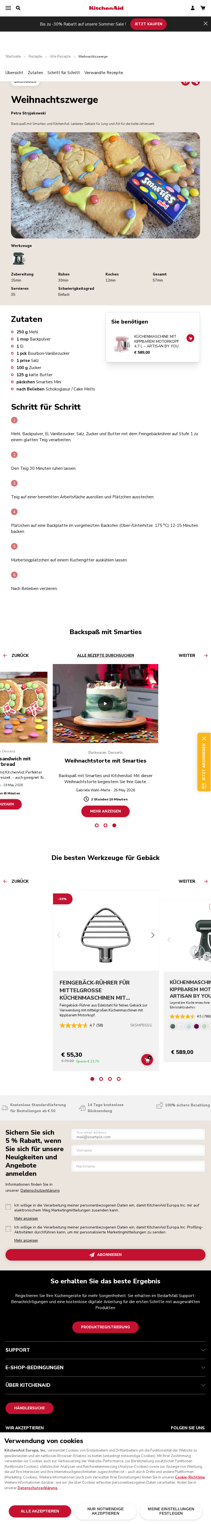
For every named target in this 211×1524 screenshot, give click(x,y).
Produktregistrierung (105, 1327)
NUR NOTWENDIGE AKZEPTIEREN (105, 1511)
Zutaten (35, 72)
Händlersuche (29, 1408)
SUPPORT (17, 1350)
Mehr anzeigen (26, 1219)
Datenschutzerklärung (40, 1190)
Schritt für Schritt (64, 72)
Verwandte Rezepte (103, 72)
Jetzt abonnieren (203, 762)
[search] (18, 8)
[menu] (8, 8)
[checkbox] (8, 1207)
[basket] (203, 8)
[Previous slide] (59, 936)
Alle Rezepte (60, 56)
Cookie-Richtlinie (190, 1477)
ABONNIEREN (109, 1254)
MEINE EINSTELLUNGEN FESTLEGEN (171, 1511)
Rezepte (35, 56)
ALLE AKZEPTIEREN (40, 1511)
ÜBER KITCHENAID (28, 1385)
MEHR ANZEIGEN (105, 811)
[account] (193, 8)
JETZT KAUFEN (148, 23)
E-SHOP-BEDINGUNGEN (34, 1367)
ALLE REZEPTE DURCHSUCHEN (105, 655)
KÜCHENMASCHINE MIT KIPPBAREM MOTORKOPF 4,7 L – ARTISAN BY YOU (156, 341)
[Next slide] (153, 936)
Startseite (13, 56)
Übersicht (14, 72)
